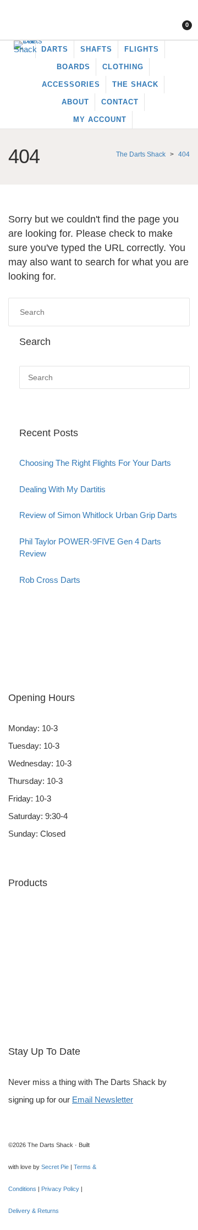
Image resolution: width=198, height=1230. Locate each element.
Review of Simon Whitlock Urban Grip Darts (98, 515)
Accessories (30, 966)
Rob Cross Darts (49, 580)
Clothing (22, 983)
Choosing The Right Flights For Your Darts (95, 462)
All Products (30, 1018)
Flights (20, 948)
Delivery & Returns (33, 1210)
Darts (18, 913)
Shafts (19, 1001)
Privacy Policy (60, 1189)
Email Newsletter (102, 1099)
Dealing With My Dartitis (62, 489)
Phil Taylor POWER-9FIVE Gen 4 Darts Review (90, 548)
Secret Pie (55, 1167)
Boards (21, 931)
